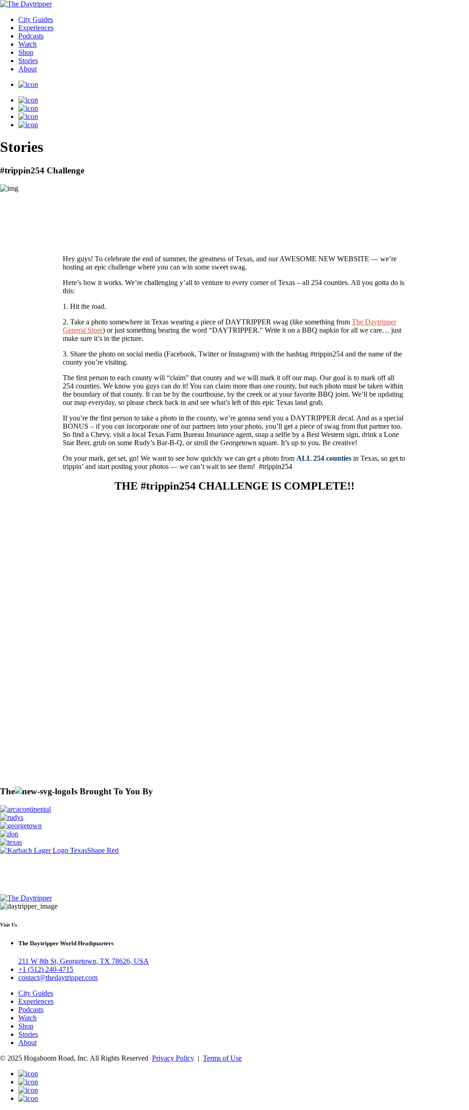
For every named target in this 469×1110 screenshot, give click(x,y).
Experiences (36, 28)
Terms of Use (222, 1058)
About (27, 69)
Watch (27, 44)
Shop (25, 52)
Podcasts (31, 36)
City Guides (35, 19)
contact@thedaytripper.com (58, 977)
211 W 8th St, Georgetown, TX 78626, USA (83, 961)
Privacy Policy (173, 1058)
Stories (28, 61)
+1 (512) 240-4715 (45, 969)
